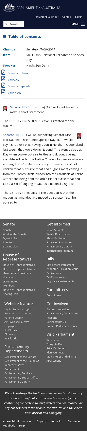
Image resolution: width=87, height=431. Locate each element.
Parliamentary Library (59, 246)
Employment (11, 326)
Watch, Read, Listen (58, 234)
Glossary (9, 334)
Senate (7, 230)
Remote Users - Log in (17, 313)
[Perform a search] (6, 24)
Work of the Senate (15, 234)
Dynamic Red (11, 238)
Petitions (52, 317)
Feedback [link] (9, 425)
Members (9, 285)
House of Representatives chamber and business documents (19, 273)
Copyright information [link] (50, 421)
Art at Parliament (56, 348)
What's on (53, 340)
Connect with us (56, 322)
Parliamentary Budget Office (21, 377)
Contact (66, 17)
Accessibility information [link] (17, 421)
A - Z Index (10, 330)
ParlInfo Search (13, 317)
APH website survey (16, 322)
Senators (8, 242)
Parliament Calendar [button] (46, 17)
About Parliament (57, 238)
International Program (60, 251)
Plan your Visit (55, 352)
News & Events (56, 230)
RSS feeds (10, 338)
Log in (78, 17)
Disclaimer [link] (74, 421)
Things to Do (54, 344)
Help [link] (22, 425)
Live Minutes (10, 281)
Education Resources (59, 242)
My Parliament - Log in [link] (17, 309)
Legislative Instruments (60, 281)
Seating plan (10, 246)
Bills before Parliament (60, 265)
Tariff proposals (56, 277)
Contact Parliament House (62, 326)
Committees (54, 295)
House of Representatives (19, 265)
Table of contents (23, 36)
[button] (78, 24)
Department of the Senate (20, 357)
